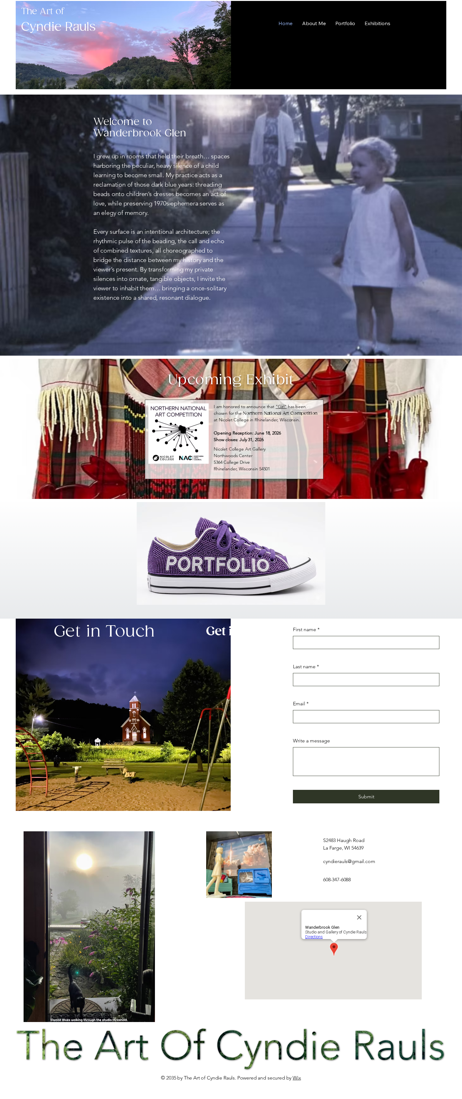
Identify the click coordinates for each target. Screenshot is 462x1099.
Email (301, 704)
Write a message (311, 741)
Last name (306, 667)
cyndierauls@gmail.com (349, 861)
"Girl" (281, 406)
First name (306, 629)
